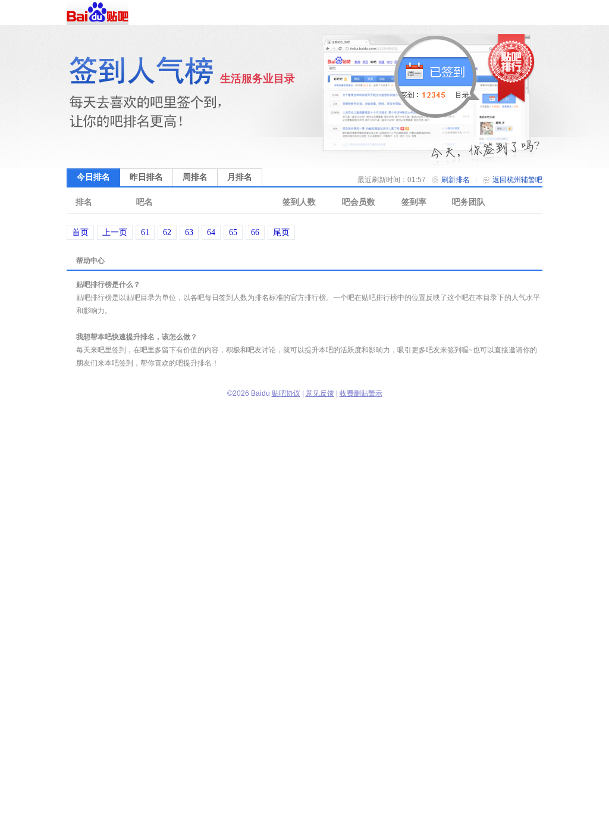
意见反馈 (320, 393)
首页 (80, 232)
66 (255, 232)
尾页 (281, 232)
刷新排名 (455, 180)
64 (211, 232)
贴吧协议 (286, 393)
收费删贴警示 (361, 393)
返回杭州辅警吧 (517, 180)
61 (145, 232)
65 (233, 232)
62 (167, 232)
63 (189, 232)
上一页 (114, 232)
